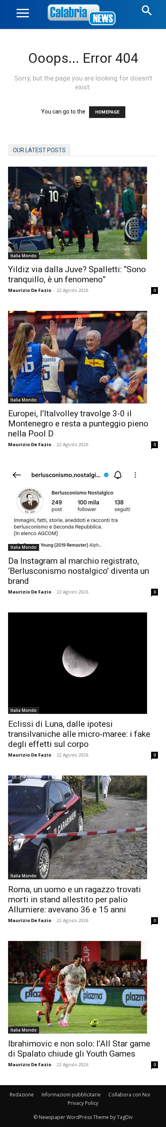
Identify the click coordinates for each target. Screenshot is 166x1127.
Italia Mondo (23, 255)
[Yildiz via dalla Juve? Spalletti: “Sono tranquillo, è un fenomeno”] (83, 213)
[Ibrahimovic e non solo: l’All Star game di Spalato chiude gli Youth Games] (83, 987)
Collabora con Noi (129, 1094)
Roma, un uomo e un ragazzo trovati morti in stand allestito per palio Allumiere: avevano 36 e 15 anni (74, 899)
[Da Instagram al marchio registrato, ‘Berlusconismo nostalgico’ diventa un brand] (83, 508)
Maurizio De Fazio (29, 290)
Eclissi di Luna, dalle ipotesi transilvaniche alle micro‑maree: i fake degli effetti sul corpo (79, 734)
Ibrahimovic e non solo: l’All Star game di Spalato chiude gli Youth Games (79, 1049)
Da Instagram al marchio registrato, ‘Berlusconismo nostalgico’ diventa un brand (78, 571)
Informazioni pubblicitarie (71, 1094)
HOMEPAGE (107, 112)
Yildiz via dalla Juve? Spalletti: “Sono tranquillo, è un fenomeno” (77, 274)
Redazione (22, 1094)
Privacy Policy (83, 1103)
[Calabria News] (83, 15)
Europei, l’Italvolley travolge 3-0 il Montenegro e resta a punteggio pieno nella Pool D (78, 423)
